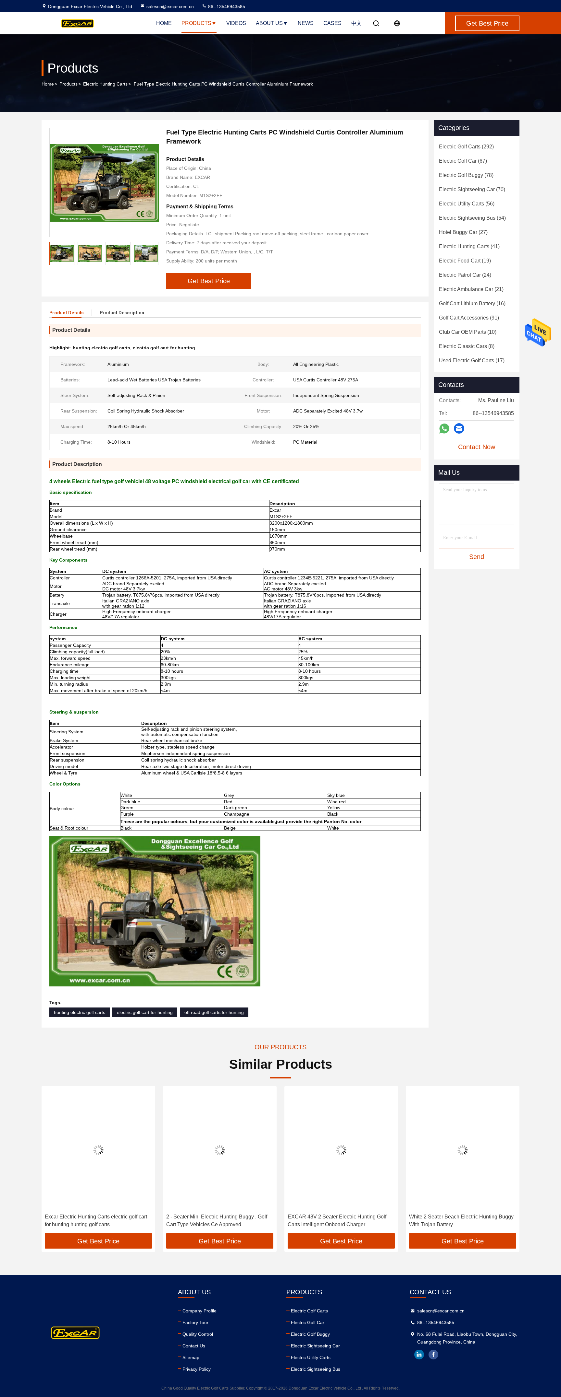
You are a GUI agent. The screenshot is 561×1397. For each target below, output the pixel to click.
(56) (466, 203)
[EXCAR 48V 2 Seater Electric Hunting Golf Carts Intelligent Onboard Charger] (341, 1149)
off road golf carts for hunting (214, 1012)
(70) (472, 189)
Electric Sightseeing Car (315, 1345)
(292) (466, 146)
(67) (463, 161)
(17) (472, 360)
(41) (469, 246)
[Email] (459, 428)
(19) (465, 260)
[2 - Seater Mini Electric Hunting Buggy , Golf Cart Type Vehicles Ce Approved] (219, 1149)
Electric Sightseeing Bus (315, 1369)
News (306, 23)
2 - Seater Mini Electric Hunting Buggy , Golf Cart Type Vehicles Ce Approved (216, 1220)
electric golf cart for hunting (145, 1012)
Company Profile (199, 1310)
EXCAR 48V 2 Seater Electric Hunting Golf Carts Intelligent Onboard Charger (337, 1220)
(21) (471, 289)
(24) (465, 275)
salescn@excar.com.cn (170, 6)
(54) (472, 218)
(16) (472, 303)
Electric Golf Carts (309, 1310)
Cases (332, 23)
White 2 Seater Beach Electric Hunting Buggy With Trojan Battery (461, 1220)
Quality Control (197, 1334)
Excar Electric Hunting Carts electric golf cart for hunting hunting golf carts (96, 1220)
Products (196, 23)
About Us (269, 23)
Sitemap (190, 1357)
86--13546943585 (226, 6)
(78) (466, 175)
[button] (53, 1162)
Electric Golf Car (307, 1322)
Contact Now (476, 446)
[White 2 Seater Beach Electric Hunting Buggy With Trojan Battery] (462, 1149)
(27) (463, 232)
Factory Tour (195, 1322)
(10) (467, 332)
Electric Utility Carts (310, 1357)
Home (164, 23)
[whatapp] (444, 428)
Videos (236, 23)
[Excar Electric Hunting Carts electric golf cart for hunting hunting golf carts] (98, 1149)
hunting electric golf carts (79, 1012)
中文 (356, 23)
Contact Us (193, 1345)
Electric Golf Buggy (310, 1334)
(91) (469, 317)
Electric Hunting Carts (105, 84)
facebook (433, 1354)
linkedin (419, 1354)
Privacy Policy (196, 1369)
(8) (466, 346)
